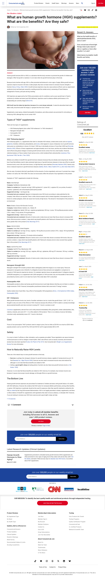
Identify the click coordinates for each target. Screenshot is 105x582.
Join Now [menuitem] (40, 516)
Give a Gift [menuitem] (41, 529)
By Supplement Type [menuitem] (13, 516)
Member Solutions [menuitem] (43, 524)
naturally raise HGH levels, (57, 459)
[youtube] (41, 561)
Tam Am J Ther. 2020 (23, 155)
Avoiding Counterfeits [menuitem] (13, 545)
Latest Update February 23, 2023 (87, 27)
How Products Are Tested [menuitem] (76, 516)
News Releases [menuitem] (42, 550)
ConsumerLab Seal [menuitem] (74, 524)
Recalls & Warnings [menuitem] (12, 537)
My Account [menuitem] (41, 521)
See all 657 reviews (87, 137)
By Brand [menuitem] (9, 519)
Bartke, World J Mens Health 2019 (49, 167)
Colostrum (10, 309)
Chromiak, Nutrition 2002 (59, 164)
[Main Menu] (3, 3)
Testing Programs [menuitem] (74, 519)
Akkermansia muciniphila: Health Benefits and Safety (87, 56)
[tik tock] (35, 561)
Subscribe (61, 439)
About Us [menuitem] (40, 542)
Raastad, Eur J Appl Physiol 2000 (22, 360)
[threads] (52, 561)
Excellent (88, 130)
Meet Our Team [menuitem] (42, 545)
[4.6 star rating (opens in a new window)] (89, 133)
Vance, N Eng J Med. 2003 (19, 87)
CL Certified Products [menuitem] (75, 527)
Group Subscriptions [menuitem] (44, 532)
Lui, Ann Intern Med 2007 (67, 167)
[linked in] (64, 561)
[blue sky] (70, 561)
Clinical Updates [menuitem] (11, 534)
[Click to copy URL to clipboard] (92, 10)
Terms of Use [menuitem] (43, 567)
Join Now (100, 3)
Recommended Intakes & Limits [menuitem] (16, 542)
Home (8, 10)
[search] (82, 3)
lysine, (38, 144)
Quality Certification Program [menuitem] (77, 521)
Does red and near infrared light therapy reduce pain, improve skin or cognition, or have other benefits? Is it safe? (87, 48)
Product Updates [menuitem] (12, 532)
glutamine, (10, 144)
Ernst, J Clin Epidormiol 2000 (61, 291)
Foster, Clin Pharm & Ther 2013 (35, 342)
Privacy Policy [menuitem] (62, 567)
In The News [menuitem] (41, 553)
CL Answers (15, 10)
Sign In (93, 3)
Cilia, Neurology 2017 (33, 221)
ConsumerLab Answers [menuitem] (13, 529)
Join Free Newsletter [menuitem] (44, 535)
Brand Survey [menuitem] (11, 539)
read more (92, 153)
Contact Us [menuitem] (41, 527)
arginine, (69, 141)
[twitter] (58, 561)
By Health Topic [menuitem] (11, 521)
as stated (12, 390)
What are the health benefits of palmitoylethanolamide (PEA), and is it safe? (87, 39)
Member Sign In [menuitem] (42, 519)
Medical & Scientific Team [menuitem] (76, 529)
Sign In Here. (46, 425)
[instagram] (47, 561)
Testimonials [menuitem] (41, 547)
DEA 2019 (29, 100)
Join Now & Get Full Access (52, 503)
